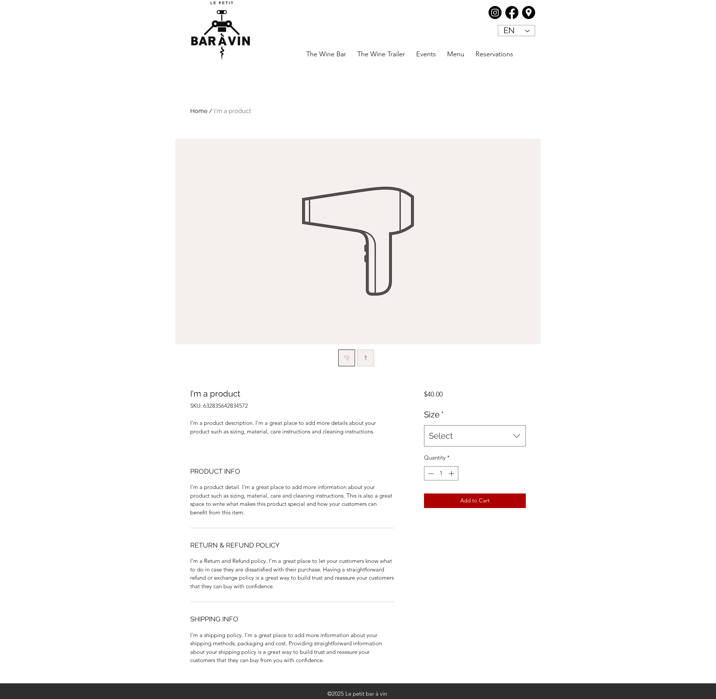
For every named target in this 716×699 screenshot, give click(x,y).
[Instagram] (495, 12)
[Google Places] (528, 12)
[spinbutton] (441, 473)
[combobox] (475, 436)
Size (434, 414)
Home (198, 111)
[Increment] (452, 473)
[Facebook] (511, 12)
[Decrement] (430, 473)
